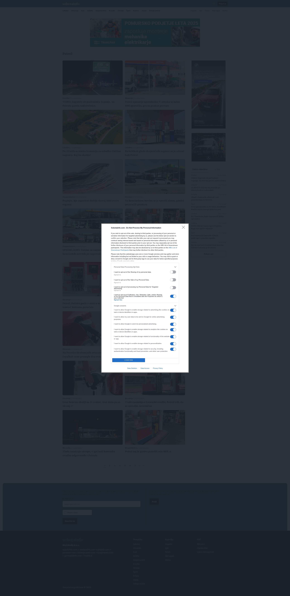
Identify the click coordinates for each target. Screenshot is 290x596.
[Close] (184, 228)
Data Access (145, 368)
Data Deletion (132, 368)
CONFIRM (128, 360)
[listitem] (145, 267)
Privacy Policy (158, 368)
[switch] (173, 271)
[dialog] (145, 298)
